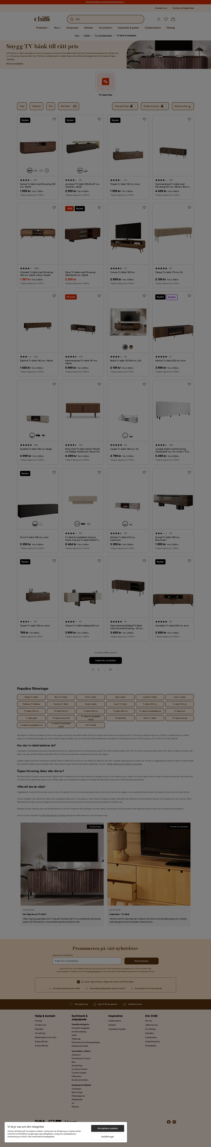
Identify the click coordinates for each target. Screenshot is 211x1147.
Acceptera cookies (108, 1128)
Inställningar (107, 1136)
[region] (66, 1132)
